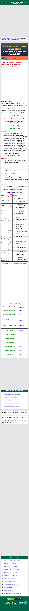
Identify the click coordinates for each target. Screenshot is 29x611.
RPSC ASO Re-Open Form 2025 (9, 587)
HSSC (12, 604)
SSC (12, 602)
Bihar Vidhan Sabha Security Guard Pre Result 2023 (12, 403)
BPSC (12, 606)
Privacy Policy (7, 604)
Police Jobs (21, 603)
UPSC (12, 603)
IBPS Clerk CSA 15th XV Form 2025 (9, 581)
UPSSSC (15, 606)
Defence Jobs (21, 604)
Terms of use (7, 606)
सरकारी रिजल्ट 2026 (17, 3)
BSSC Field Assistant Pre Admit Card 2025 (10, 572)
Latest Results (9, 38)
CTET (15, 603)
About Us (7, 602)
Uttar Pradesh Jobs (16, 67)
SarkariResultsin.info (21, 601)
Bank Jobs (21, 602)
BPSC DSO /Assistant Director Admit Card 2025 (11, 569)
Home (3, 38)
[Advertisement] (14, 21)
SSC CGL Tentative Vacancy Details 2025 (10, 578)
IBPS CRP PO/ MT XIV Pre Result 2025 (10, 563)
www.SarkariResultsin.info (14, 116)
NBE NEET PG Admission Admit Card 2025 (10, 575)
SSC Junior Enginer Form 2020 (17, 112)
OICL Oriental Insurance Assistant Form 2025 (11, 584)
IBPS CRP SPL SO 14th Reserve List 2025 (10, 397)
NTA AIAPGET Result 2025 (8, 400)
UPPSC (15, 604)
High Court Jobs (21, 606)
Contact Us (7, 603)
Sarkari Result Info (17, 2)
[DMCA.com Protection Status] (14, 598)
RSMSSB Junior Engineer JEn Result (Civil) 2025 (11, 406)
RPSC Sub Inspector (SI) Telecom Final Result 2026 (12, 394)
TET (15, 602)
